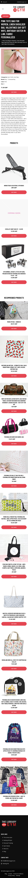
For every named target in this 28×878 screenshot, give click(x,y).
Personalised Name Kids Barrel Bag (14, 437)
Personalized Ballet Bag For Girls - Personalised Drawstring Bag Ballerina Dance (14, 477)
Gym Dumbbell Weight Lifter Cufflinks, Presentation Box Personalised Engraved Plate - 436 (14, 273)
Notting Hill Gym (8, 840)
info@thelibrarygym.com (21, 2)
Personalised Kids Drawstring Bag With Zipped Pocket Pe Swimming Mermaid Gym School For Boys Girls (14, 751)
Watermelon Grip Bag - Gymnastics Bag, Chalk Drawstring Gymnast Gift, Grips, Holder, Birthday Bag (14, 367)
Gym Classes (7, 846)
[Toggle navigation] (3, 9)
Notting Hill (5, 2)
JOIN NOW (5, 16)
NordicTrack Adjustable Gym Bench (14, 185)
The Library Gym (8, 837)
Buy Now (14, 92)
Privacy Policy (11, 875)
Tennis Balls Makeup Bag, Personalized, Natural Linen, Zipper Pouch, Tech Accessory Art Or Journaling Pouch (14, 518)
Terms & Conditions (18, 873)
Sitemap (18, 875)
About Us (6, 848)
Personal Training (8, 843)
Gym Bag (16, 77)
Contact (10, 873)
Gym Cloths (10, 77)
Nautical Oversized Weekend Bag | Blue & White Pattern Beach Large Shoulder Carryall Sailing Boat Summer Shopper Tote (14, 615)
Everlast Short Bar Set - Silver (14, 229)
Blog (5, 851)
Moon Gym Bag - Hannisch (14, 322)
